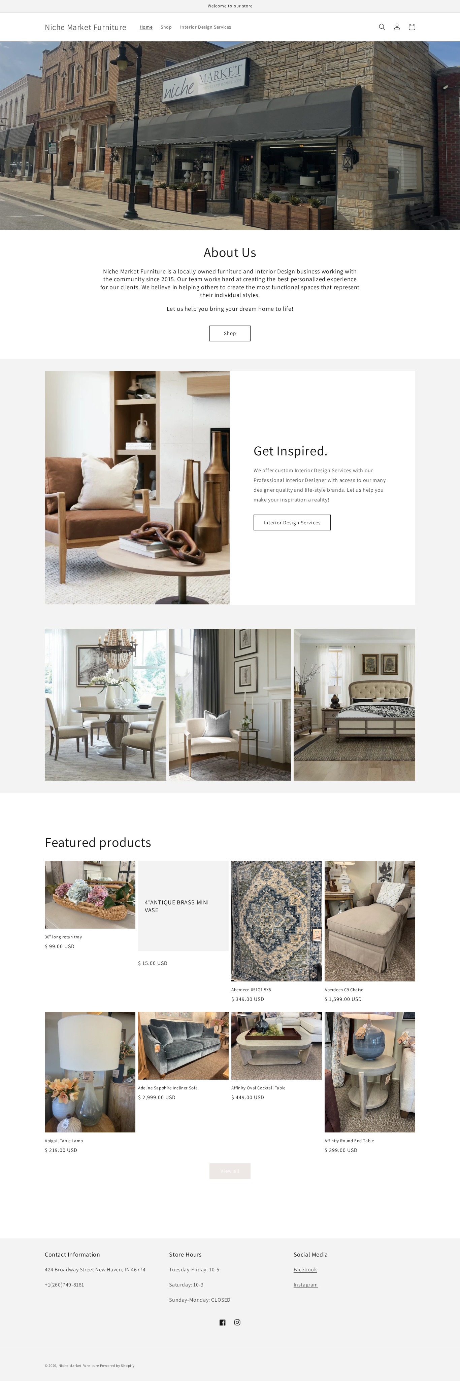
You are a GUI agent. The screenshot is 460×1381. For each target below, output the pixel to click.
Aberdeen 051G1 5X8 (251, 990)
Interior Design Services (292, 522)
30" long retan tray (63, 937)
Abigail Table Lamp (64, 1141)
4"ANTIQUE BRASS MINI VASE (177, 906)
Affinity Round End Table (349, 1141)
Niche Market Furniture (79, 1365)
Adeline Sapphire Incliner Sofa (168, 1088)
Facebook (305, 1269)
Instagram (306, 1284)
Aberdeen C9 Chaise (344, 990)
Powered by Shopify (117, 1365)
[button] (382, 27)
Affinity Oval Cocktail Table (258, 1088)
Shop (230, 333)
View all (230, 1171)
